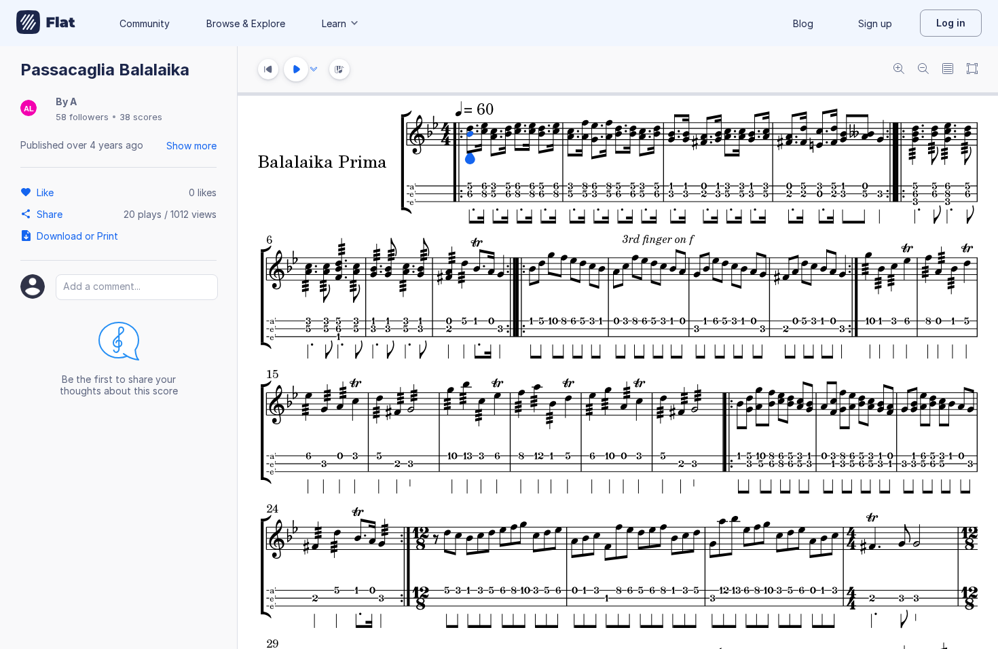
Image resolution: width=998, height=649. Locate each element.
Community (144, 23)
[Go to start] (268, 69)
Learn (334, 23)
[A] (28, 109)
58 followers (82, 116)
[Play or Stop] (296, 69)
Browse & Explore (245, 23)
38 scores (140, 116)
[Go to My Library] (45, 23)
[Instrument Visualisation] (339, 69)
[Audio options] (313, 69)
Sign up (875, 23)
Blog (803, 23)
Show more (191, 145)
